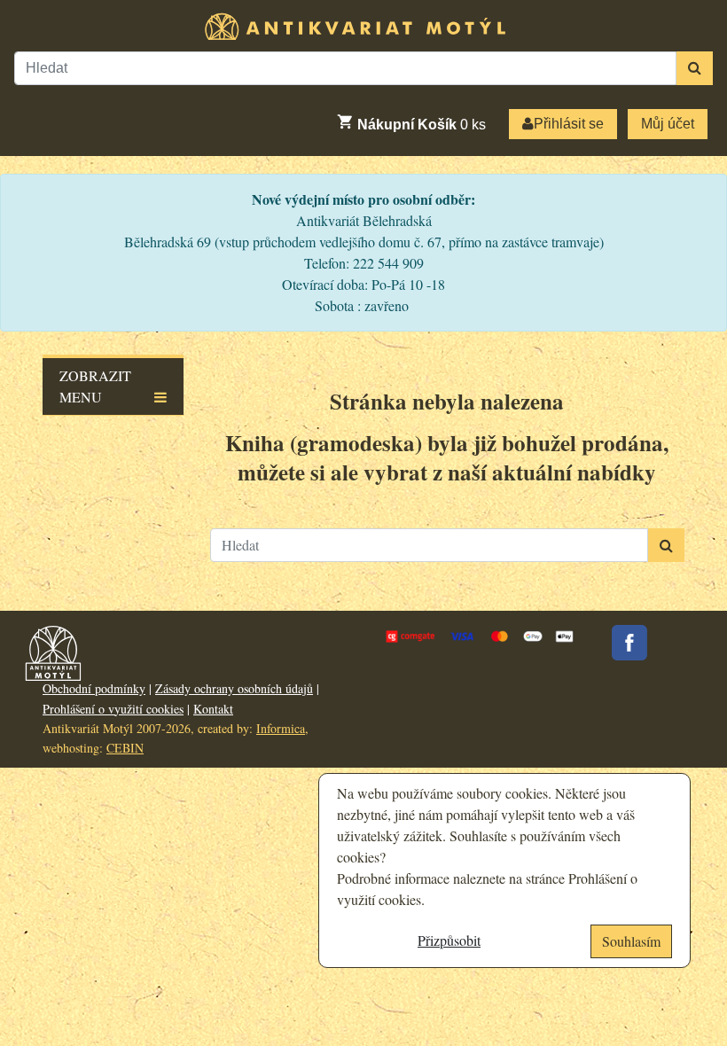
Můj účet (667, 123)
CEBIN (125, 747)
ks (421, 124)
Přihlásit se (569, 123)
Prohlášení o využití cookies (113, 708)
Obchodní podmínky (94, 688)
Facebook (629, 642)
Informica (280, 728)
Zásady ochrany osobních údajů (234, 688)
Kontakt (213, 708)
